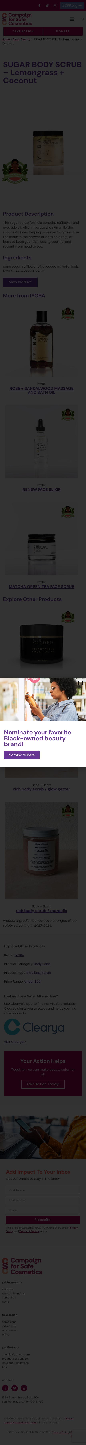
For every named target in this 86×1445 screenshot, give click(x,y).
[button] (80, 683)
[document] (43, 722)
